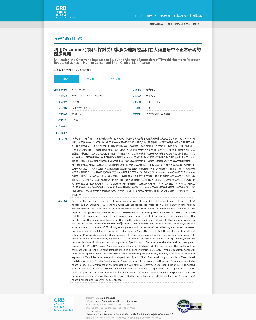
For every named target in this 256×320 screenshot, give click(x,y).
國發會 (196, 24)
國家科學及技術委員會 (179, 24)
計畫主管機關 (181, 15)
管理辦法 (165, 15)
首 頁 (138, 15)
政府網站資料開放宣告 (163, 314)
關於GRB (151, 15)
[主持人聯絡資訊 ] (81, 70)
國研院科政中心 (158, 24)
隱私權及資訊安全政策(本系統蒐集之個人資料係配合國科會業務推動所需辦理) (119, 314)
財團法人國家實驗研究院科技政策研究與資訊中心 (117, 301)
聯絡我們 (197, 15)
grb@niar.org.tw (99, 311)
